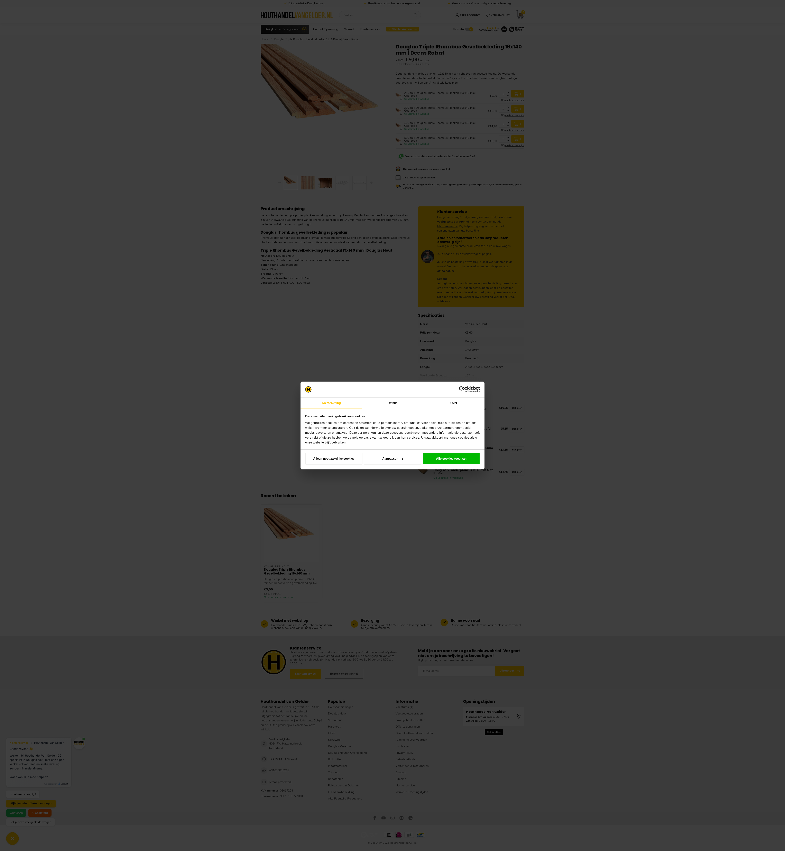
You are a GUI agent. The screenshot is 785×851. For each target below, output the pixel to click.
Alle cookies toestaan (451, 458)
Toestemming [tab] (331, 403)
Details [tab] (393, 403)
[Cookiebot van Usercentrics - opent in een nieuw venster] (462, 389)
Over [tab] (453, 403)
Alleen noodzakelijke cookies (333, 458)
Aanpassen (390, 458)
